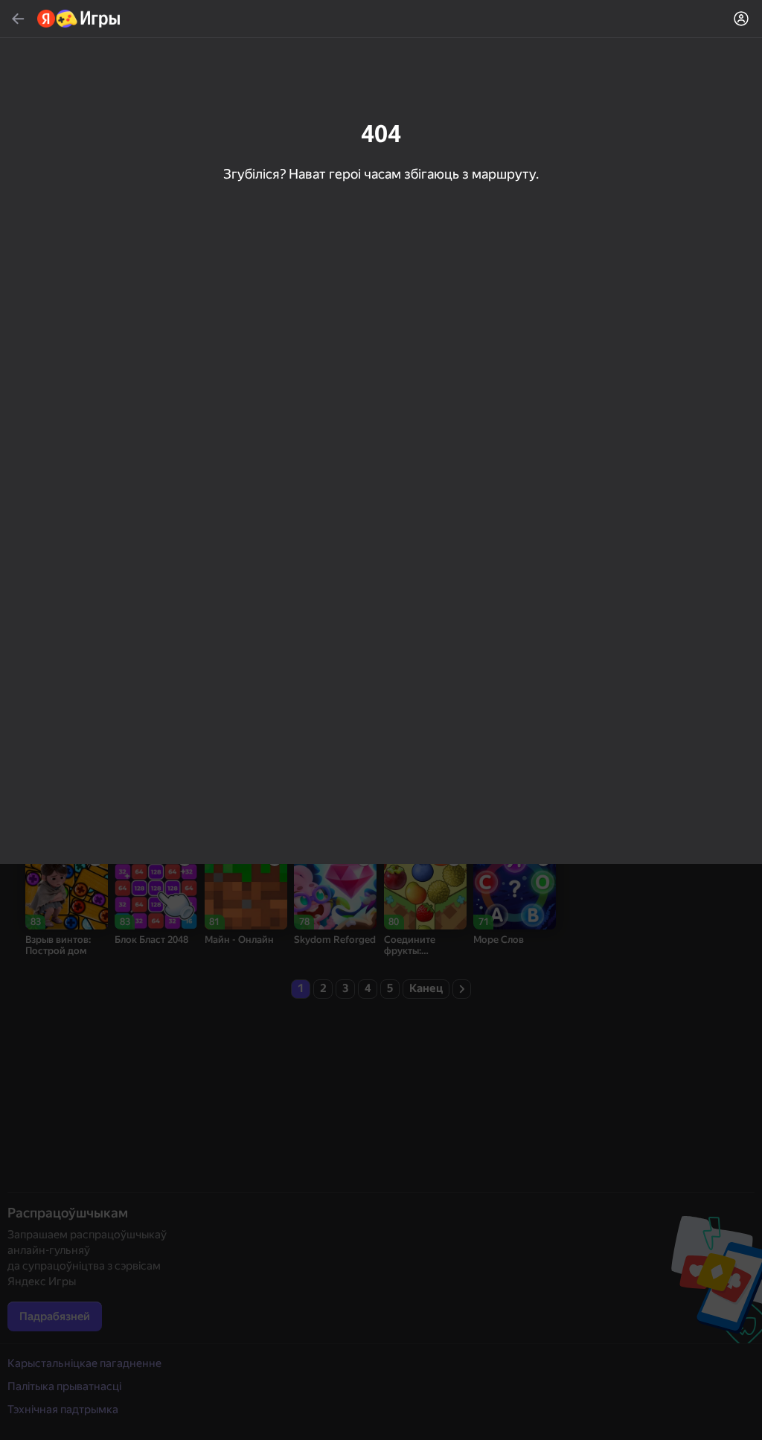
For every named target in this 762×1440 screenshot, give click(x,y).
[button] (381, 720)
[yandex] (79, 19)
